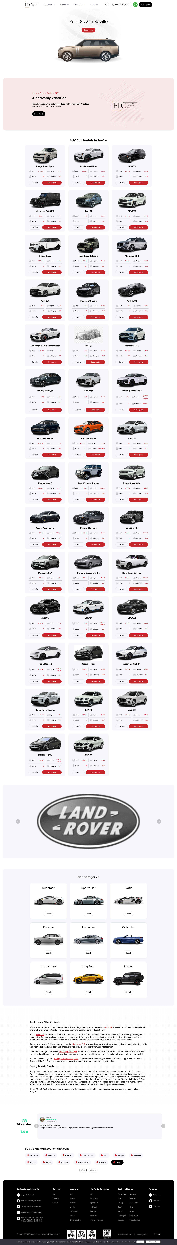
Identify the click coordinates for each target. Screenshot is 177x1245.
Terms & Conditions (125, 1234)
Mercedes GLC (45, 483)
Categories (78, 4)
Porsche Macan (88, 438)
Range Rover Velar (132, 483)
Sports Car (88, 888)
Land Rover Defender (88, 256)
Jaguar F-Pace (88, 664)
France (72, 1216)
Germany (73, 1203)
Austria (72, 1207)
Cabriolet (128, 927)
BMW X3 (88, 710)
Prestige (48, 927)
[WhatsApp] (135, 4)
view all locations (75, 1220)
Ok (140, 1242)
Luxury (128, 966)
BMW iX (88, 618)
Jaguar (132, 1211)
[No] (174, 1242)
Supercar (48, 888)
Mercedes (133, 1194)
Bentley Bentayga (45, 390)
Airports (93, 1170)
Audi (119, 1198)
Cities (83, 1170)
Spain (42, 93)
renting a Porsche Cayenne (66, 1058)
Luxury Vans (48, 966)
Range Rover (45, 256)
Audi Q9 (88, 346)
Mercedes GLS (132, 256)
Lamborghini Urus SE (132, 390)
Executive (88, 927)
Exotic (128, 888)
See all (48, 914)
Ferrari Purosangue (45, 528)
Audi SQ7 (88, 390)
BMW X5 (132, 211)
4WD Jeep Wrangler (68, 1051)
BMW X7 (132, 166)
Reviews (55, 1203)
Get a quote (52, 183)
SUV (91, 1194)
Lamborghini (122, 1216)
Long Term (88, 966)
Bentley (120, 1203)
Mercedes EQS (45, 755)
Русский (157, 1234)
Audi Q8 (132, 438)
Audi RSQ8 (132, 301)
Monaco (72, 1198)
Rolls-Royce (134, 1216)
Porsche (133, 1198)
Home (34, 93)
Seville (49, 93)
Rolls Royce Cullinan (131, 573)
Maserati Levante (88, 528)
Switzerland (74, 1211)
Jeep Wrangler (132, 528)
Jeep (131, 1207)
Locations (48, 4)
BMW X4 (132, 618)
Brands (63, 4)
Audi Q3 (132, 710)
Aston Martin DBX (131, 664)
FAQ (54, 1194)
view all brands (135, 1220)
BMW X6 (88, 755)
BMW (119, 1207)
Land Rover (133, 1203)
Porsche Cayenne (45, 438)
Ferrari (120, 1211)
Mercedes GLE (132, 346)
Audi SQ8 (45, 301)
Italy (71, 1194)
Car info (35, 183)
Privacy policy (142, 1234)
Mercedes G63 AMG (45, 211)
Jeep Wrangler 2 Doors (88, 483)
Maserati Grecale (88, 301)
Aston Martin (122, 1194)
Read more (38, 114)
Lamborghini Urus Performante (45, 346)
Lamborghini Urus (88, 166)
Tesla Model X (45, 664)
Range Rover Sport (45, 166)
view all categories (96, 1220)
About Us (94, 4)
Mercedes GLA (45, 573)
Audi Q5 (45, 618)
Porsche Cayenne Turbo (88, 573)
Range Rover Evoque (45, 710)
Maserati (121, 1220)
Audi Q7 (88, 211)
